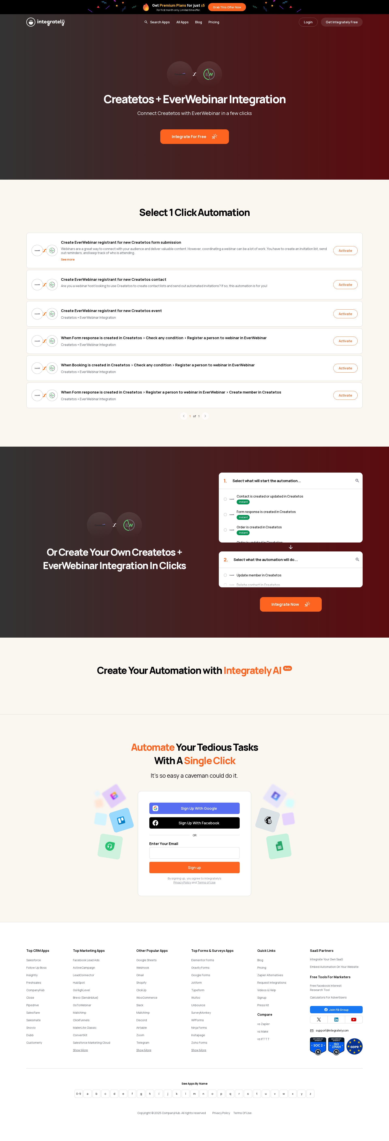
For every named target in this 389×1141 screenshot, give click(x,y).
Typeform (197, 990)
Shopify (141, 982)
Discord (141, 1020)
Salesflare (33, 1012)
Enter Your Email (163, 843)
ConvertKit (80, 1035)
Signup (261, 997)
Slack (139, 1005)
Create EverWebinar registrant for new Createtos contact (113, 279)
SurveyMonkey (201, 1012)
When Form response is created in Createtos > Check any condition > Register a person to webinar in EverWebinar (164, 337)
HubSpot (79, 982)
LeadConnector (83, 975)
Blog (198, 22)
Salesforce (33, 960)
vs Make (262, 1031)
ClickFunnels (81, 1020)
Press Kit (263, 1005)
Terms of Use (206, 882)
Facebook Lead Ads (86, 960)
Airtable (141, 1027)
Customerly (34, 1042)
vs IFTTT (263, 1039)
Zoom (140, 1035)
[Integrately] (45, 22)
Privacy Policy (182, 882)
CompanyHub (35, 990)
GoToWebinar (82, 1005)
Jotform (196, 982)
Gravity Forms (200, 967)
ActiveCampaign (84, 967)
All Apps (182, 22)
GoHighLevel (81, 990)
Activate (345, 250)
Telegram (142, 1042)
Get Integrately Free (342, 22)
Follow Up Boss (36, 967)
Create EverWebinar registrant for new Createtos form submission (121, 242)
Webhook (142, 967)
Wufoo (195, 997)
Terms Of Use (242, 1113)
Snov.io (31, 1027)
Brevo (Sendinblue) (85, 997)
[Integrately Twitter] (318, 1019)
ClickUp (141, 990)
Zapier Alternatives (270, 975)
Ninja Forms (199, 1027)
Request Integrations (271, 982)
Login (308, 22)
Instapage (198, 1035)
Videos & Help (266, 990)
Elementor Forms (202, 960)
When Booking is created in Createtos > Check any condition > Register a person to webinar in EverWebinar (158, 364)
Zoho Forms (199, 1042)
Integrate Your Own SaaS (326, 959)
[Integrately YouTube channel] (353, 1019)
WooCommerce (146, 997)
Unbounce (198, 1005)
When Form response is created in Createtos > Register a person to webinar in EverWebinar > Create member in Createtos (171, 392)
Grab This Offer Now (227, 7)
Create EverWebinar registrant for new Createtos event (111, 310)
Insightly (31, 975)
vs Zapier (263, 1024)
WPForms (197, 1020)
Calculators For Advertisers (328, 997)
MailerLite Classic (84, 1027)
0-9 (78, 1094)
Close (30, 997)
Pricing (213, 22)
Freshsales (33, 982)
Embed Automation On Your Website (334, 967)
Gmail (140, 975)
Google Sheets (146, 960)
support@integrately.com (332, 1030)
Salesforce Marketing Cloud (91, 1042)
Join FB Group (338, 1010)
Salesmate (33, 1020)
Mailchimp (79, 1012)
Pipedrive (32, 1005)
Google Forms (200, 975)
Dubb (30, 1035)
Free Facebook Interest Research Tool (326, 988)
